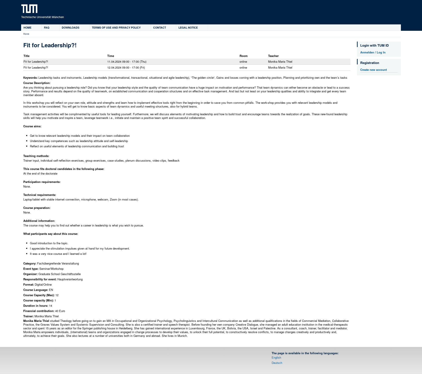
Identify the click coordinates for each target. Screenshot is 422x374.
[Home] (42, 11)
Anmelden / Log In (373, 52)
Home (27, 27)
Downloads (70, 27)
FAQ (46, 27)
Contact (159, 27)
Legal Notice (188, 27)
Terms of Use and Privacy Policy (116, 27)
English (276, 357)
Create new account (373, 70)
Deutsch (277, 363)
